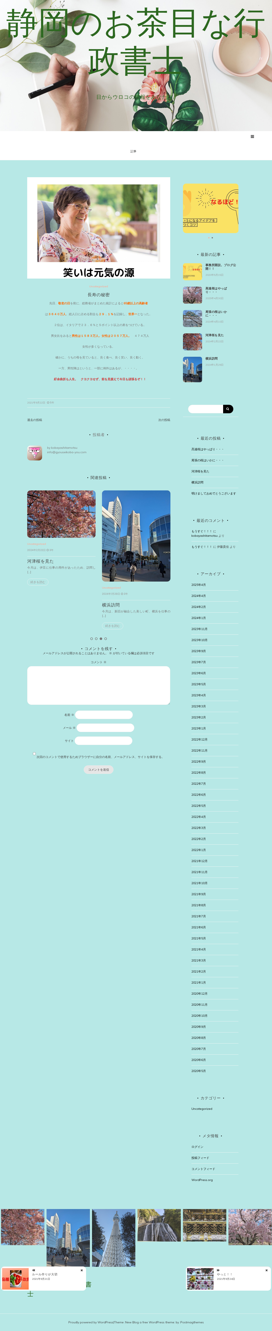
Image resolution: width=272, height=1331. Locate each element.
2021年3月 (198, 960)
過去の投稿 (34, 420)
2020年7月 (198, 1049)
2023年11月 (199, 629)
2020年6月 (198, 1060)
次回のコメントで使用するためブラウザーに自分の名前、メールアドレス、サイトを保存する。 (100, 757)
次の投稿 (164, 420)
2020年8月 (198, 1038)
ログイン (197, 1147)
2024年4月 (198, 596)
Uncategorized (98, 286)
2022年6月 (198, 795)
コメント (98, 662)
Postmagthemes (192, 1322)
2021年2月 (198, 971)
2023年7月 (198, 662)
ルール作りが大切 (45, 1274)
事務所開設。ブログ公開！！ (220, 266)
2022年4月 (198, 817)
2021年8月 (198, 905)
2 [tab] (96, 638)
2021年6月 (198, 927)
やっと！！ (225, 1274)
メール (69, 728)
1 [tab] (91, 638)
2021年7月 (198, 916)
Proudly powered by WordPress (90, 1322)
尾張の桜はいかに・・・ (216, 313)
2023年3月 (198, 706)
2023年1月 (198, 728)
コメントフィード (203, 1169)
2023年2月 (198, 717)
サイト (69, 741)
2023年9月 (198, 651)
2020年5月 (198, 1071)
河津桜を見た (214, 335)
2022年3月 (198, 828)
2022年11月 (199, 750)
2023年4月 (198, 695)
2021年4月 (198, 949)
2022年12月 (199, 739)
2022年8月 (198, 773)
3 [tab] (101, 638)
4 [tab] (105, 638)
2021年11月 (199, 872)
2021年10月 (199, 883)
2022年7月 (198, 784)
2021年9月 (198, 894)
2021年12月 (199, 861)
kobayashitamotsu (64, 448)
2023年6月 (198, 673)
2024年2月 (198, 607)
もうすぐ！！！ (201, 531)
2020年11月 (199, 1005)
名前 (69, 715)
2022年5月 (198, 806)
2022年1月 (198, 850)
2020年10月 (199, 1016)
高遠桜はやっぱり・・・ (158, 561)
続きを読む (69, 626)
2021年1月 (198, 982)
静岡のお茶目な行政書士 (136, 41)
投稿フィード (200, 1158)
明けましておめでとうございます (213, 493)
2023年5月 (198, 684)
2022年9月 (198, 761)
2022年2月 (198, 839)
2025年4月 (198, 585)
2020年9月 (198, 1027)
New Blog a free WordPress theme (149, 1322)
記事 (133, 151)
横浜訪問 (68, 605)
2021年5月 (198, 938)
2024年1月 (198, 618)
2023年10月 (199, 640)
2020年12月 (199, 993)
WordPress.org (202, 1180)
